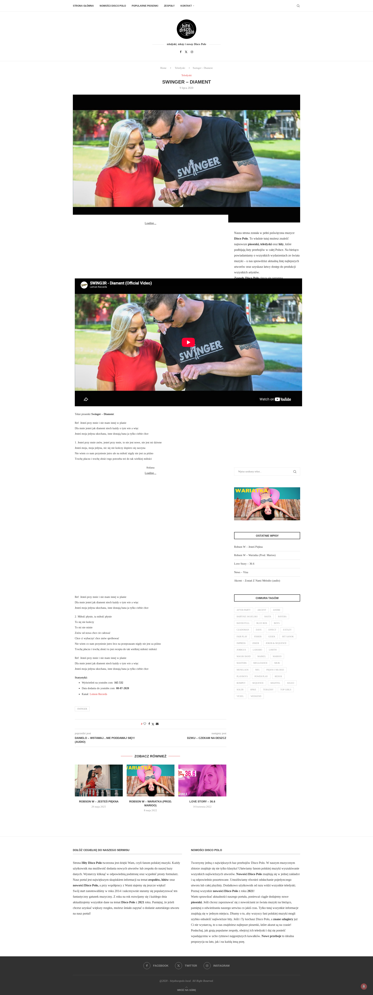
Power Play (261, 676)
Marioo (277, 656)
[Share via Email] (157, 724)
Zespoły (169, 5)
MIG (257, 670)
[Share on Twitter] (153, 724)
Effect (272, 630)
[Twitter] (186, 52)
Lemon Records (98, 694)
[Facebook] (180, 52)
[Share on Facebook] (149, 724)
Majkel (261, 656)
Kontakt (186, 5)
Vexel (240, 696)
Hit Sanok (288, 636)
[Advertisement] (150, 250)
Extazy (287, 630)
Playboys (242, 676)
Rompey (241, 683)
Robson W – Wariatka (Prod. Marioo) (255, 555)
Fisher (257, 636)
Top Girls (285, 689)
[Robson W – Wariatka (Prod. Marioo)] (151, 780)
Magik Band (244, 656)
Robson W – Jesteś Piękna (99, 801)
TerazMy (268, 689)
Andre (276, 610)
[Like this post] (144, 724)
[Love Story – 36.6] (202, 780)
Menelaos (242, 670)
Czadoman (243, 630)
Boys (277, 623)
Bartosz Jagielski (247, 616)
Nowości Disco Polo (113, 5)
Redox (278, 676)
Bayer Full (243, 623)
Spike (253, 689)
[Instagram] (192, 52)
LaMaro (257, 650)
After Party (244, 610)
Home (163, 67)
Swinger (82, 709)
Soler (240, 689)
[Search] (298, 5)
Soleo (290, 683)
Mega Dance (260, 663)
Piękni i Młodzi (275, 670)
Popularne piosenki (145, 5)
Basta (267, 616)
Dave (259, 630)
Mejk (277, 663)
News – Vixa (241, 572)
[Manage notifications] (364, 986)
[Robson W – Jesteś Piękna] (99, 780)
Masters (242, 663)
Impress (241, 643)
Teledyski (180, 67)
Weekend (256, 696)
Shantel (275, 683)
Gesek (271, 636)
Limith (273, 650)
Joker (255, 643)
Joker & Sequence (276, 643)
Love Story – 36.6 (202, 801)
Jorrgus (241, 650)
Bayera (282, 616)
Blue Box (261, 623)
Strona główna (83, 5)
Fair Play (242, 636)
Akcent (261, 610)
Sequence (258, 683)
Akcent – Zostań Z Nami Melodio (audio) (257, 580)
